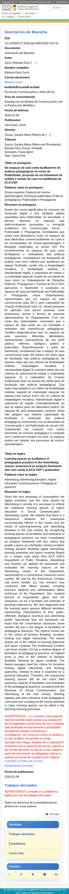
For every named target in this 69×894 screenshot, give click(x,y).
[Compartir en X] (33, 874)
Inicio (5, 13)
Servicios (30, 13)
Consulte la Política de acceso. (24, 760)
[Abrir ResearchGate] (44, 874)
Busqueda (15, 13)
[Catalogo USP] (33, 62)
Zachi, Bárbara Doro (17, 62)
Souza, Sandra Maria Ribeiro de (25, 134)
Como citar (16, 853)
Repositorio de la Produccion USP (35, 2)
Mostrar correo (14, 82)
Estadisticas (17, 843)
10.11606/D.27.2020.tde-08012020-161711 (32, 43)
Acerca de (24, 16)
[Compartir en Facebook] (21, 874)
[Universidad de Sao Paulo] (7, 7)
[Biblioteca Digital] (15, 8)
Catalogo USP (8, 2)
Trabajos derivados (22, 834)
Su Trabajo (8, 16)
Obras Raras (62, 2)
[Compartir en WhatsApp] (9, 874)
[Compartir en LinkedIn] (56, 874)
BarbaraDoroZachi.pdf (19, 765)
